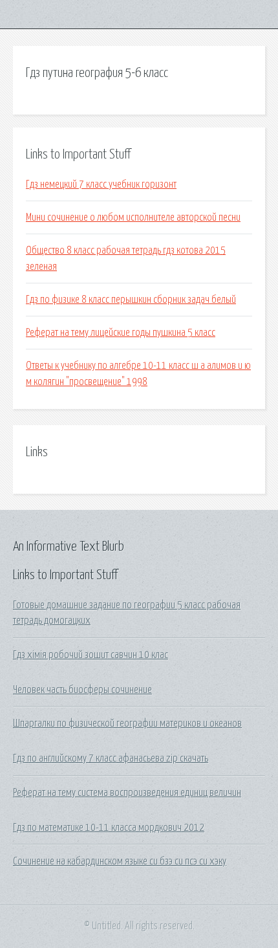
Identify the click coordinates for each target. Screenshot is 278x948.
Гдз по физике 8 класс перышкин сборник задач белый (131, 299)
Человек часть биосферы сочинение (82, 690)
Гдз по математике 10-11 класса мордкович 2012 (108, 827)
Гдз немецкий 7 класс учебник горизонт (101, 184)
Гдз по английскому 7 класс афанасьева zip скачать (110, 758)
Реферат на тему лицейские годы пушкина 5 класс (120, 332)
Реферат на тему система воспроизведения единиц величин (127, 793)
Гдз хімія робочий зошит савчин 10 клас (90, 655)
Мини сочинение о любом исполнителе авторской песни (133, 217)
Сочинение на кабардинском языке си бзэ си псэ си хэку (119, 861)
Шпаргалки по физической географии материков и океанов (127, 723)
